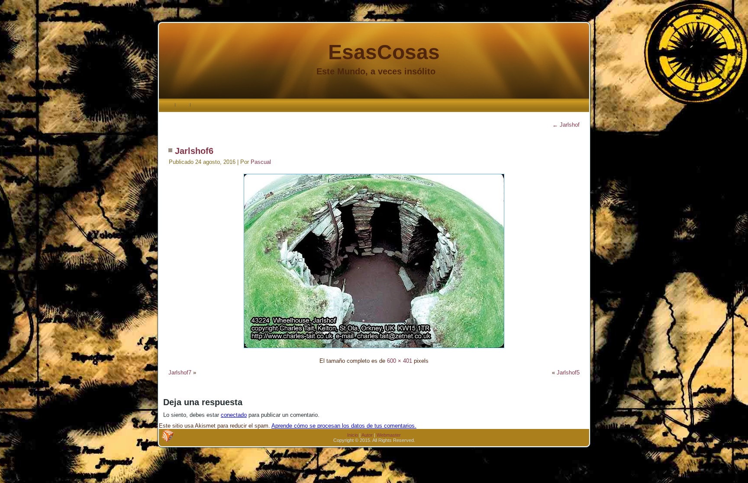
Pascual (261, 162)
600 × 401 (399, 361)
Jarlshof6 (194, 151)
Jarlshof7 (179, 372)
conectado (234, 415)
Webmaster (389, 435)
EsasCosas (384, 52)
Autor (367, 435)
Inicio (352, 435)
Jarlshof (566, 125)
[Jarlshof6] (374, 349)
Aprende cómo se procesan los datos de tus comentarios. (343, 425)
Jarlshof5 (568, 372)
